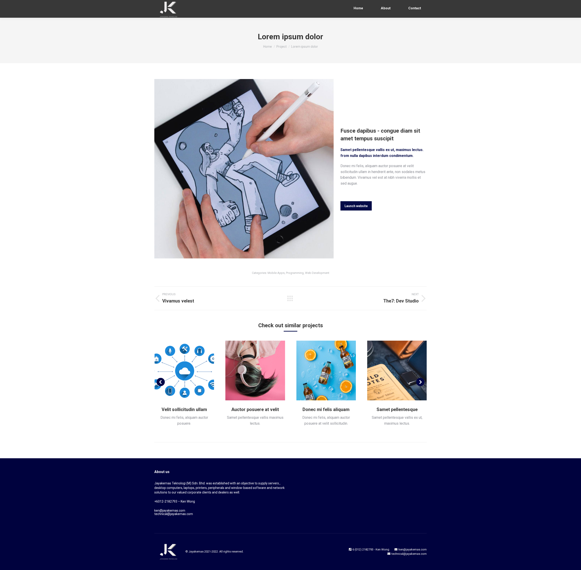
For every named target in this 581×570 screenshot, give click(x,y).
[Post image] (184, 370)
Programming (295, 273)
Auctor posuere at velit (255, 409)
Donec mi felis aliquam (326, 409)
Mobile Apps (276, 273)
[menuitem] (358, 8)
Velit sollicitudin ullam (184, 409)
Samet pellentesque (397, 409)
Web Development (317, 273)
